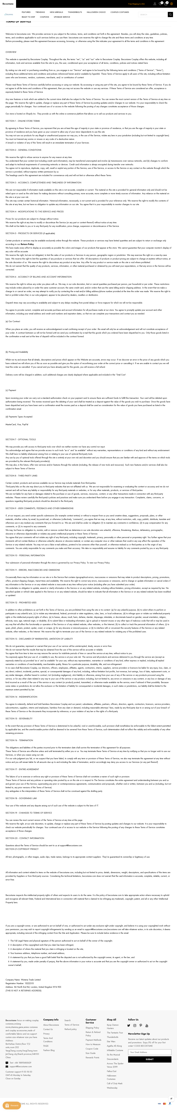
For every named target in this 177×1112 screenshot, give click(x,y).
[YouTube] (147, 1025)
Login (154, 4)
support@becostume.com (21, 1066)
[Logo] (8, 14)
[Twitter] (128, 1025)
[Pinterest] (141, 1025)
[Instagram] (134, 1025)
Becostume (8, 3)
